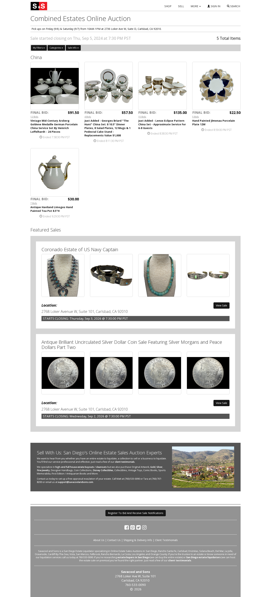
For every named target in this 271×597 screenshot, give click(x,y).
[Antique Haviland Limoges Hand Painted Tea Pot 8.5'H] (55, 172)
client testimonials (125, 461)
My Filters (38, 47)
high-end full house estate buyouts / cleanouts (81, 467)
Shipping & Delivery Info (138, 540)
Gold (152, 467)
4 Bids (87, 116)
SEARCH (235, 6)
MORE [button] (195, 6)
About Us (98, 540)
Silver (159, 467)
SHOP (167, 6)
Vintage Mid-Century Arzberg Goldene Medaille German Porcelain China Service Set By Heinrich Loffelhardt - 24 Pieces (54, 126)
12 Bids (34, 116)
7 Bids (33, 203)
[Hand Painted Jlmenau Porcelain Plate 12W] (216, 86)
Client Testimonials (166, 540)
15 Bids (142, 116)
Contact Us (114, 540)
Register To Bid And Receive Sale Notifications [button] (135, 513)
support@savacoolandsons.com (75, 482)
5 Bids (195, 116)
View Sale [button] (221, 305)
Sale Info (72, 47)
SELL (181, 6)
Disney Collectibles (103, 470)
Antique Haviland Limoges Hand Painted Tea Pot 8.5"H (51, 209)
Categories (56, 47)
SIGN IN (215, 6)
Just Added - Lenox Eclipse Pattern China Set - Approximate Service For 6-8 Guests (162, 124)
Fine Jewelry (43, 470)
